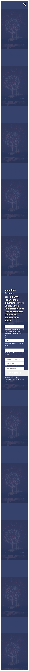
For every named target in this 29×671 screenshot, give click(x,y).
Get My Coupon (14, 373)
